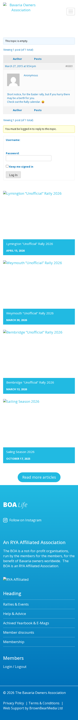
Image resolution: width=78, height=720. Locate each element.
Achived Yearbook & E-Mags (26, 623)
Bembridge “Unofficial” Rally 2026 (30, 382)
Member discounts (18, 632)
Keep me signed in (21, 166)
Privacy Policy (13, 703)
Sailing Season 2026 (20, 452)
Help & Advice (14, 613)
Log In (13, 175)
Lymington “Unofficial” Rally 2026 (29, 244)
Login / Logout (14, 666)
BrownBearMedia (43, 708)
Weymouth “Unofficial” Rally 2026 (30, 313)
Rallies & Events (16, 604)
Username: (13, 140)
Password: (13, 153)
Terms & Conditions (43, 703)
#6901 (69, 66)
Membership (13, 641)
